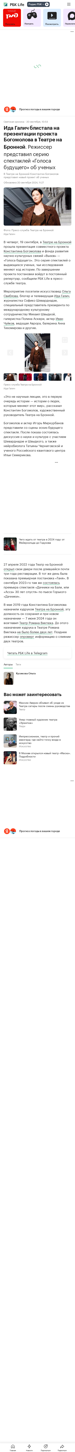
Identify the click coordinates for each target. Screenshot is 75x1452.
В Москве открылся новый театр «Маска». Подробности (45, 754)
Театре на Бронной (57, 241)
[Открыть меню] (68, 4)
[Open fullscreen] (65, 340)
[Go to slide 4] (55, 377)
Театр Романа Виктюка (36, 622)
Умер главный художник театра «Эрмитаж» (38, 721)
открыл (9, 568)
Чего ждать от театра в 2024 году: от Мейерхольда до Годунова (42, 540)
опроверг (27, 636)
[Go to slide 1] (10, 377)
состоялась (51, 582)
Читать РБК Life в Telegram (27, 652)
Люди (22, 725)
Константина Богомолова (22, 250)
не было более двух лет (34, 631)
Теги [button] (18, 664)
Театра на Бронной (49, 608)
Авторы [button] (8, 664)
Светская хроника (14, 121)
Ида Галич (61, 295)
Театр (22, 709)
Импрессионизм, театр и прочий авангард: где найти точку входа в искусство (40, 739)
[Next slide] (54, 352)
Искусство (25, 746)
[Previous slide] (21, 352)
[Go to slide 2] (25, 377)
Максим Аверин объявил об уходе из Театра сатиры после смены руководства (44, 704)
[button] (37, 109)
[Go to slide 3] (40, 377)
